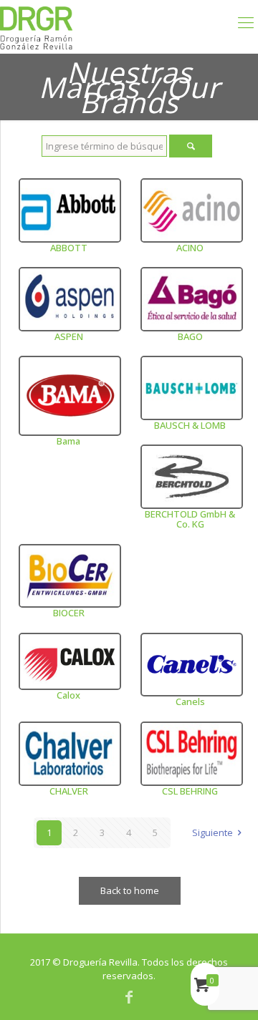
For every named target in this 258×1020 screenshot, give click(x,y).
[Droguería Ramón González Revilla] (36, 27)
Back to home (129, 890)
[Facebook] (129, 996)
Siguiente (212, 832)
